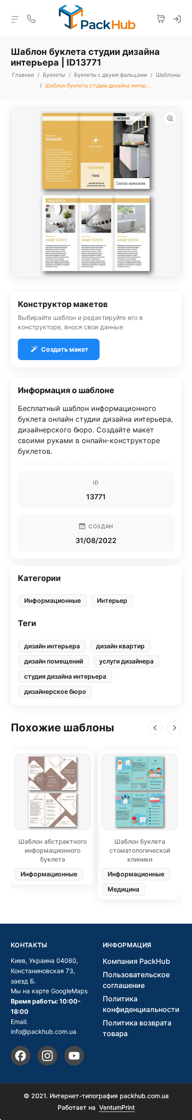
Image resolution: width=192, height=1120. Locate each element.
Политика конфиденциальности (141, 1004)
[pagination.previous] (155, 728)
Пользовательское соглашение (136, 980)
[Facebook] (20, 1056)
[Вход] (176, 17)
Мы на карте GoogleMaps (49, 991)
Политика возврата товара (137, 1028)
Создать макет (64, 349)
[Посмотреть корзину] (160, 17)
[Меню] (15, 18)
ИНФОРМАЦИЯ (127, 945)
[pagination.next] (174, 728)
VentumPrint (117, 1107)
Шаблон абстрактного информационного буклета (52, 850)
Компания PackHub (136, 961)
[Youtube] (74, 1056)
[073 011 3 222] (31, 17)
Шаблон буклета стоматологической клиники (139, 850)
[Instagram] (47, 1056)
